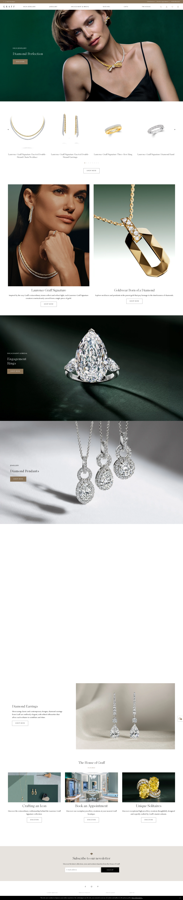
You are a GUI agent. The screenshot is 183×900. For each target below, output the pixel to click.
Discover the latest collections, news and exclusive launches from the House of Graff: (91, 864)
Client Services (52, 892)
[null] (27, 129)
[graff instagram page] (91, 886)
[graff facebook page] (85, 886)
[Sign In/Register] (166, 7)
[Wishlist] (172, 7)
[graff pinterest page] (98, 886)
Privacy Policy (84, 892)
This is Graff (110, 892)
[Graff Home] (9, 7)
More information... (137, 898)
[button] (8, 129)
